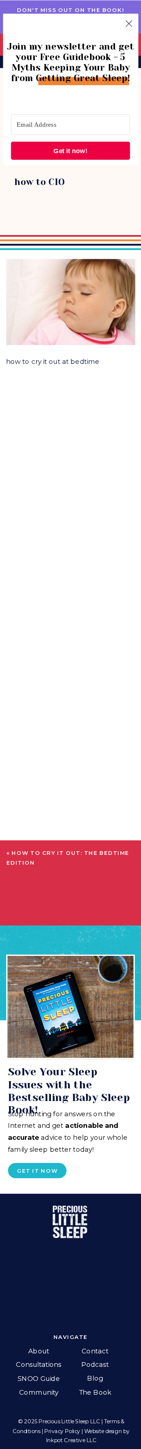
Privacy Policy (62, 1430)
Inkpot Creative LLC (71, 1440)
